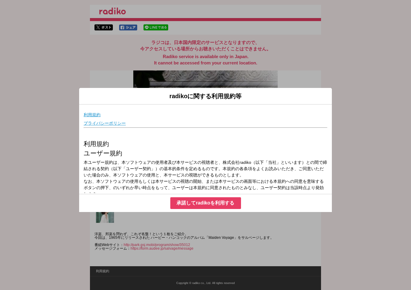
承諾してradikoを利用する (205, 202)
